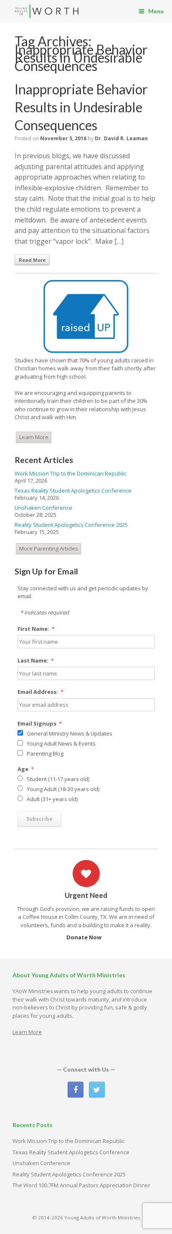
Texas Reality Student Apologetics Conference (73, 490)
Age (26, 769)
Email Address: (41, 691)
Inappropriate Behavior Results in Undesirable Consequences (81, 107)
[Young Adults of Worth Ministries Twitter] (97, 1089)
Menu (156, 11)
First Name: (36, 628)
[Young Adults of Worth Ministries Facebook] (75, 1089)
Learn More (33, 437)
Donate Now (84, 937)
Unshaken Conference (43, 507)
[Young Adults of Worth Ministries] (47, 11)
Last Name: (36, 660)
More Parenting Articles (48, 548)
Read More (32, 260)
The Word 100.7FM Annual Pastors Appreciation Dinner (81, 1185)
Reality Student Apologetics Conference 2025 (71, 524)
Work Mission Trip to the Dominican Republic (70, 473)
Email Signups (40, 723)
